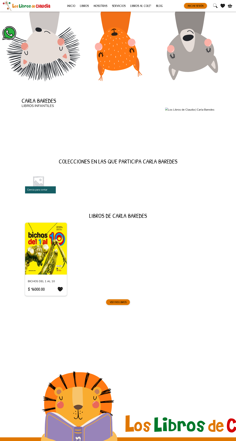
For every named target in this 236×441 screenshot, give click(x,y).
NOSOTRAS (100, 5)
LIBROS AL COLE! (140, 5)
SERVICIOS (119, 5)
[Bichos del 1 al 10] (46, 249)
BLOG (159, 5)
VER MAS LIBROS (118, 302)
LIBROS (84, 5)
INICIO (71, 5)
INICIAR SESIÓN (196, 6)
